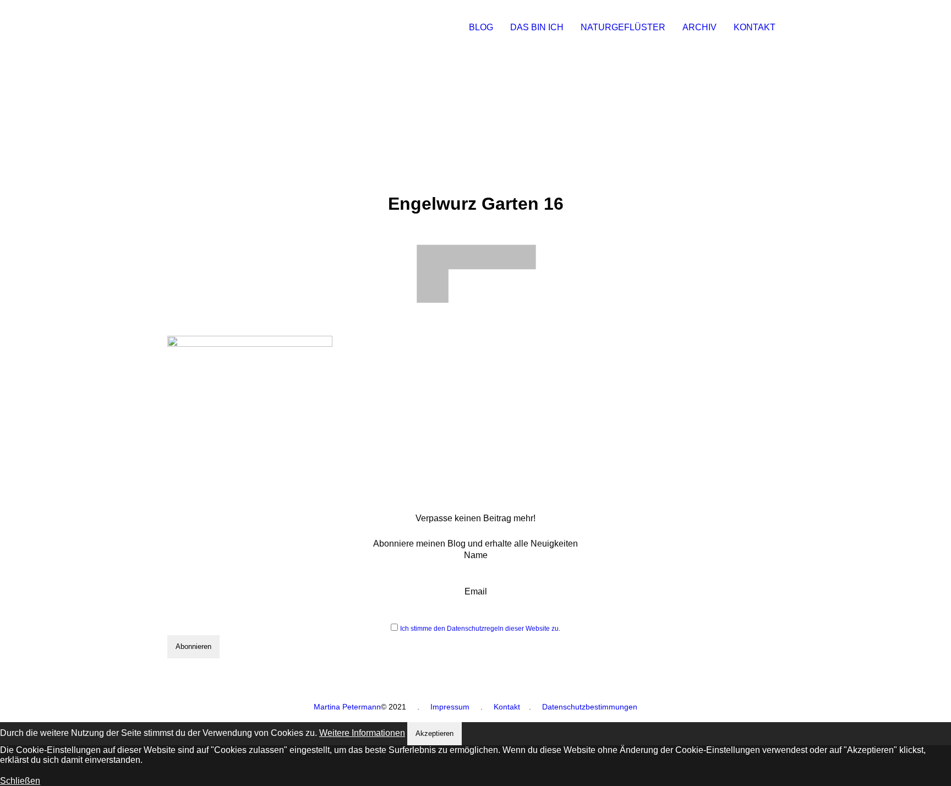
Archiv (699, 27)
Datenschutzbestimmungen (589, 706)
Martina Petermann (347, 706)
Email (475, 591)
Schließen (20, 780)
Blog (481, 27)
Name (476, 555)
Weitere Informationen (362, 733)
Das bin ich (537, 27)
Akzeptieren (434, 733)
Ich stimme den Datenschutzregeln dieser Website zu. (480, 628)
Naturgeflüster (623, 27)
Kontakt (754, 27)
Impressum (449, 706)
